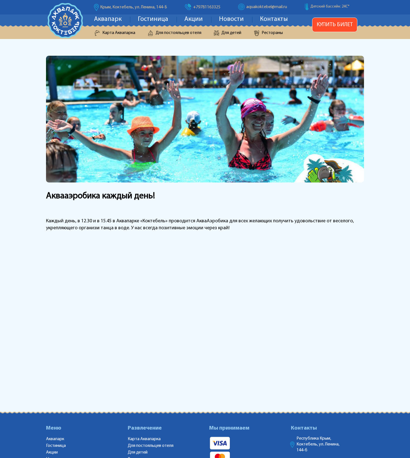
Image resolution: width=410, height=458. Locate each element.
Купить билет (335, 25)
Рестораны (272, 33)
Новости (231, 19)
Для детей (231, 33)
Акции (193, 19)
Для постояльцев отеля (178, 33)
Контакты (274, 19)
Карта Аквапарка (118, 33)
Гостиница (153, 19)
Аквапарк (108, 19)
